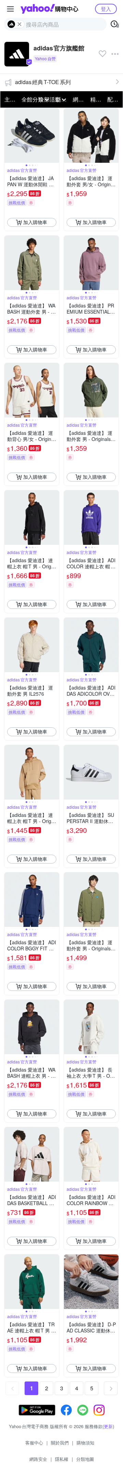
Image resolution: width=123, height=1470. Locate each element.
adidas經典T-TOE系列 (43, 82)
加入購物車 (35, 222)
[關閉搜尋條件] (19, 24)
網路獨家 (79, 99)
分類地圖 (85, 1459)
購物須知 (85, 1442)
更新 (108, 1426)
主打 (9, 99)
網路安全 (38, 1459)
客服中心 (34, 1442)
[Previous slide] (8, 135)
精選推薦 (96, 99)
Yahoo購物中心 (49, 9)
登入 (106, 8)
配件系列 (113, 99)
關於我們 (60, 1442)
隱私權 (61, 1459)
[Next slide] (54, 135)
